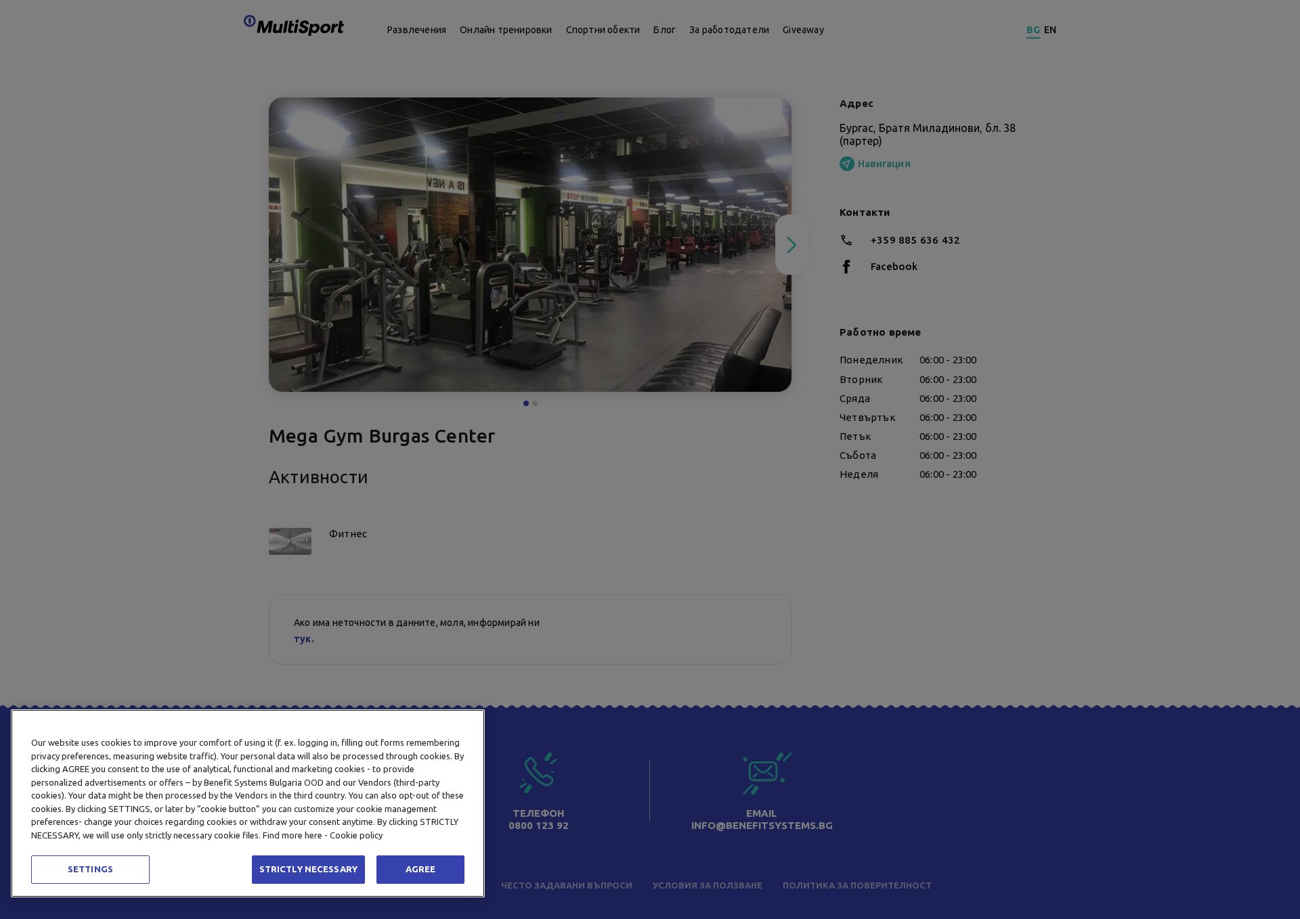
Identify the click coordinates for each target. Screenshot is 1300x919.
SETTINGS (90, 869)
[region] (248, 803)
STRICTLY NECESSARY (308, 869)
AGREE (421, 869)
